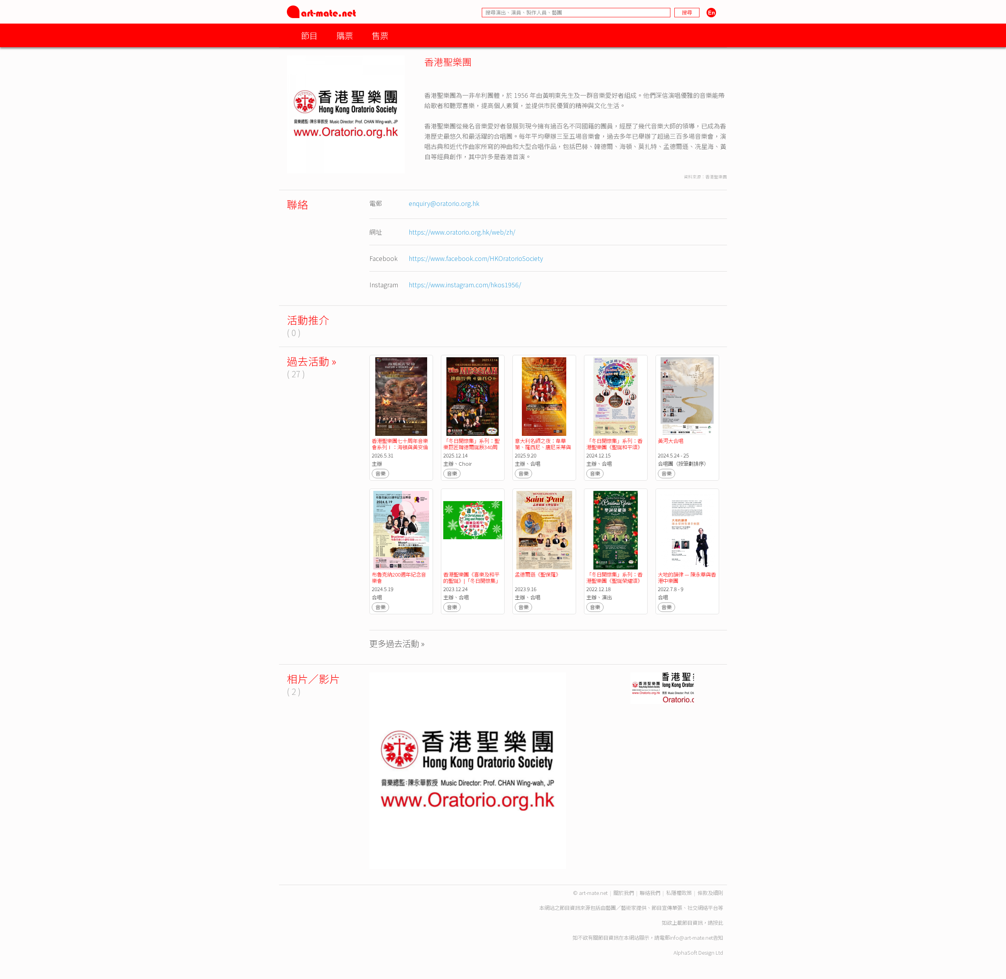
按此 (718, 922)
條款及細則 (710, 892)
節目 (309, 35)
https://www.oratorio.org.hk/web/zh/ (462, 232)
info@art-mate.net (691, 937)
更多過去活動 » (397, 643)
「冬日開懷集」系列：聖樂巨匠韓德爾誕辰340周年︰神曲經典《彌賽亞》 (471, 447)
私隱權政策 (679, 892)
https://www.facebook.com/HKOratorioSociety (476, 258)
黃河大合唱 (670, 440)
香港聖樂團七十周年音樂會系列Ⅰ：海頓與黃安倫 (400, 444)
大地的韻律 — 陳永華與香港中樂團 (687, 577)
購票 (344, 35)
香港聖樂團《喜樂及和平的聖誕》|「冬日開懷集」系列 (472, 581)
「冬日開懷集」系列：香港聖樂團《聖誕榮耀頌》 (614, 577)
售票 (380, 35)
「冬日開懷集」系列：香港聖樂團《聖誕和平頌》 (614, 444)
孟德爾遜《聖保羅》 (538, 574)
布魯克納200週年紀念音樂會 (399, 577)
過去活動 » (311, 361)
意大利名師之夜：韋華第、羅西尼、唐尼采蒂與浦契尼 (543, 447)
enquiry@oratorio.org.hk (444, 203)
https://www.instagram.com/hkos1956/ (465, 284)
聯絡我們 (650, 892)
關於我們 (623, 892)
